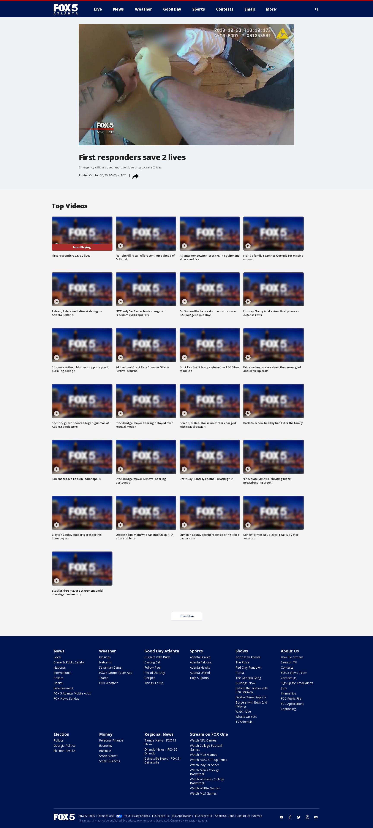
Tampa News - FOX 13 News (160, 742)
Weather (107, 651)
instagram (307, 817)
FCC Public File (291, 698)
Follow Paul (152, 667)
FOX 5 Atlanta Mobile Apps (72, 693)
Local (57, 657)
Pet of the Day (154, 673)
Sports (196, 651)
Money (105, 734)
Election (61, 734)
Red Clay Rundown (248, 667)
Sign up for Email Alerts (297, 683)
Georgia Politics (64, 745)
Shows (241, 651)
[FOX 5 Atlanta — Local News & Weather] (68, 9)
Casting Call (152, 662)
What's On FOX (246, 717)
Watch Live (243, 711)
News (59, 651)
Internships (288, 693)
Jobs (284, 688)
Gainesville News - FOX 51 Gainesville (162, 760)
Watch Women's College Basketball (207, 781)
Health (58, 683)
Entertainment (63, 688)
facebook (290, 817)
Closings (105, 657)
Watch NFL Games (203, 740)
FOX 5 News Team (294, 673)
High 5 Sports (199, 678)
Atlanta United (200, 673)
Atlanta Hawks (200, 667)
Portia (239, 673)
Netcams (105, 662)
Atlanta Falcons (201, 662)
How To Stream (292, 657)
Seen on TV (289, 662)
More (271, 9)
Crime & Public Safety (69, 662)
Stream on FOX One (209, 734)
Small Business (109, 761)
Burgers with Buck (157, 657)
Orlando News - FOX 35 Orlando (160, 751)
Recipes (149, 678)
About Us (290, 651)
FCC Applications (292, 704)
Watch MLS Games (203, 793)
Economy (105, 745)
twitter (298, 817)
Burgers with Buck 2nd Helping (251, 704)
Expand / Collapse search (316, 9)
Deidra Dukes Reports (250, 697)
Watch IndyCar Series (205, 765)
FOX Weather (108, 683)
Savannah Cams (110, 667)
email (316, 817)
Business (105, 751)
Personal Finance (111, 740)
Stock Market (108, 756)
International (62, 673)
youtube (281, 817)
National (59, 667)
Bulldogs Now (245, 683)
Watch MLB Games (203, 755)
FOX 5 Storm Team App (115, 673)
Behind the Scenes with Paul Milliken (251, 690)
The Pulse (242, 662)
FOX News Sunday (66, 698)
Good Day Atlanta (161, 651)
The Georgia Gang (248, 678)
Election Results (65, 751)
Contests (287, 667)
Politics (58, 678)
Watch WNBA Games (205, 788)
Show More (187, 616)
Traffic (103, 678)
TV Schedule (244, 722)
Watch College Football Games (206, 747)
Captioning (288, 709)
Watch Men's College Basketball (204, 772)
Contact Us (288, 678)
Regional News (158, 734)
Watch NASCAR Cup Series (208, 760)
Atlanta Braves (200, 657)
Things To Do (154, 683)
